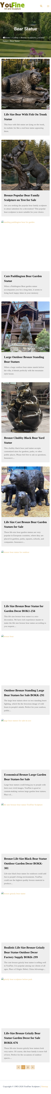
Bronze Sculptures (28, 38)
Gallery (15, 38)
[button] (41, 6)
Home (7, 38)
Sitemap (44, 1086)
